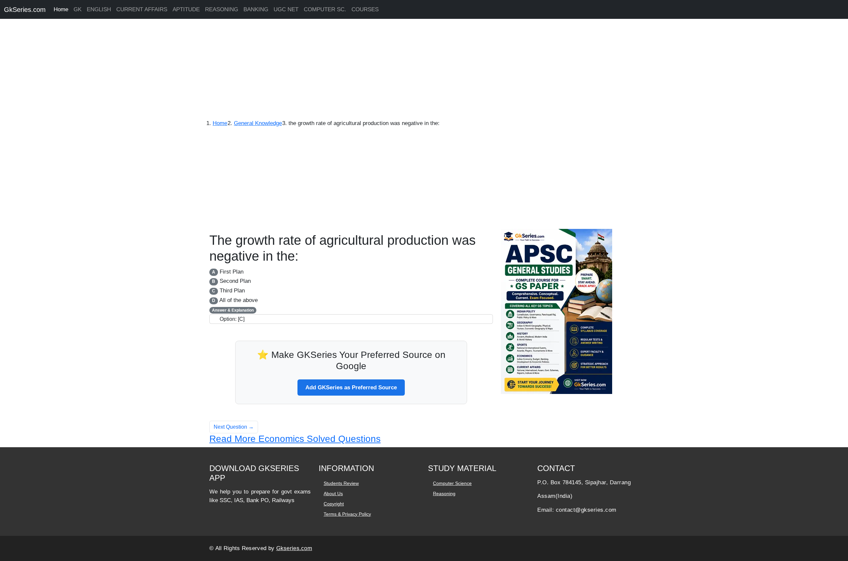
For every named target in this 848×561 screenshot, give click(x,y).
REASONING (221, 9)
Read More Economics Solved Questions (295, 439)
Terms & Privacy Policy (347, 514)
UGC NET (286, 9)
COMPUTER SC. (325, 9)
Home (61, 9)
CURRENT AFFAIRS (141, 9)
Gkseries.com (294, 548)
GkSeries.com (25, 9)
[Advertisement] (199, 69)
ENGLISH (99, 9)
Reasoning (444, 493)
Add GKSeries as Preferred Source (351, 387)
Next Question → (234, 427)
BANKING (255, 9)
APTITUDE (186, 9)
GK (77, 9)
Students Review (341, 483)
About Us (333, 493)
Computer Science (452, 483)
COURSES (365, 9)
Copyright (334, 503)
